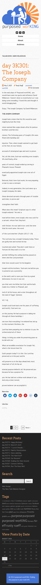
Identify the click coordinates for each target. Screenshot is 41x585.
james (8, 509)
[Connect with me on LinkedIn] (23, 32)
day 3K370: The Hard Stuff (12, 455)
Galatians (7, 506)
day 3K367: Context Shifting (12, 463)
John (11, 509)
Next (27, 427)
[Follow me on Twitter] (17, 32)
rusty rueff (13, 525)
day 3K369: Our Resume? (11, 458)
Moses (34, 509)
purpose (16, 516)
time (35, 526)
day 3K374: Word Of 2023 (11, 445)
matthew (27, 508)
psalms (9, 516)
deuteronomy (18, 503)
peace (14, 512)
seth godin (24, 526)
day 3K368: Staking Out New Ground (15, 461)
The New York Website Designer (13, 489)
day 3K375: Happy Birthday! (12, 442)
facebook (35, 503)
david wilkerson (10, 503)
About (20, 40)
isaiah (4, 509)
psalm (4, 516)
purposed (28, 516)
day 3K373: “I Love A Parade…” (13, 447)
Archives (20, 44)
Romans (31, 521)
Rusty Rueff (19, 86)
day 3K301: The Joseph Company (16, 72)
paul (11, 511)
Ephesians (25, 503)
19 (23, 427)
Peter (17, 512)
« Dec (10, 565)
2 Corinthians (18, 501)
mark (21, 509)
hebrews (35, 506)
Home (20, 36)
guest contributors (26, 506)
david (4, 503)
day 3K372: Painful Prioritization (14, 450)
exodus (30, 503)
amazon (25, 501)
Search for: (5, 478)
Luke (18, 509)
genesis (12, 506)
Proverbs (30, 512)
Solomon (31, 526)
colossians (35, 501)
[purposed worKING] (20, 25)
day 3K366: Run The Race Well (13, 466)
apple (29, 501)
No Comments (34, 88)
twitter (7, 529)
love (15, 509)
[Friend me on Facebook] (20, 32)
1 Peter (12, 501)
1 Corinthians (6, 501)
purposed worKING (14, 520)
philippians (23, 512)
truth (3, 529)
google (18, 506)
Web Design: (6, 486)
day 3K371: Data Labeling (11, 453)
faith (3, 506)
